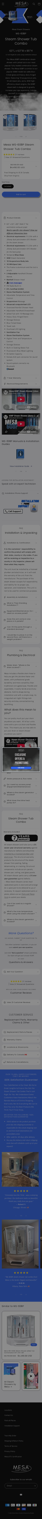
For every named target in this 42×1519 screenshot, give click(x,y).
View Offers (21, 768)
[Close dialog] (39, 748)
